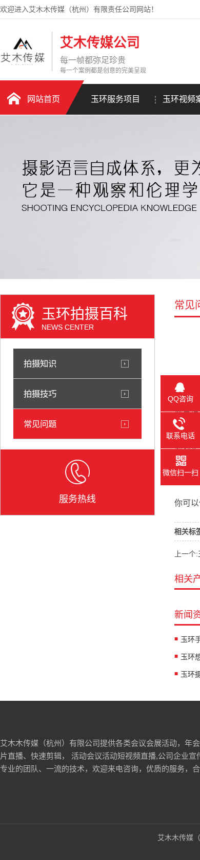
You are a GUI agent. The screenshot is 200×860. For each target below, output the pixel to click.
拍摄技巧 (40, 393)
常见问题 (40, 423)
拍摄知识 (40, 363)
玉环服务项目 (115, 99)
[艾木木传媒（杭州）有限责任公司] (23, 63)
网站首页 (43, 99)
